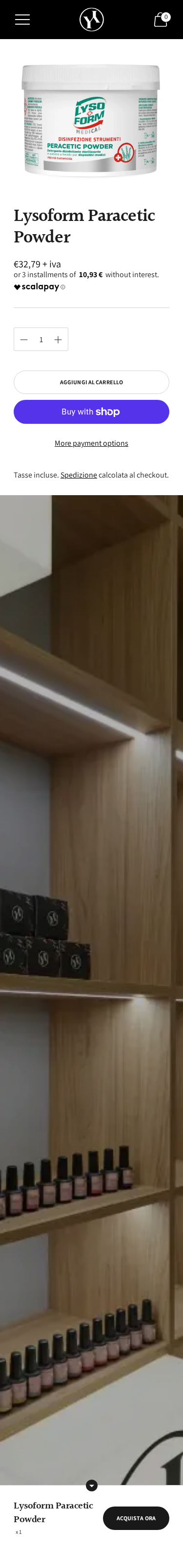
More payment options (91, 443)
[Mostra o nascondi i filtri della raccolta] (91, 1485)
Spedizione (79, 475)
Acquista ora (136, 1518)
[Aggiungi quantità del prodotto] (24, 339)
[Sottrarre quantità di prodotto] (58, 339)
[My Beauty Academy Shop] (92, 20)
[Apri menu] (22, 19)
